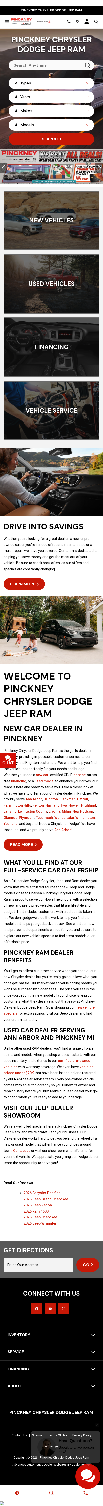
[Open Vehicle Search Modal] (96, 21)
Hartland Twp (56, 805)
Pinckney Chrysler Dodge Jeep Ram (64, 1457)
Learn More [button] (22, 583)
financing (18, 781)
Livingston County (32, 811)
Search (50, 139)
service (80, 775)
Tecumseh (44, 818)
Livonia (54, 811)
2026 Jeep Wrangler (40, 1223)
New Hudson (82, 811)
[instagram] (63, 1308)
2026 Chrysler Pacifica (42, 1193)
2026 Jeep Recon (38, 1205)
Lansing (10, 811)
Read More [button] (21, 844)
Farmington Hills (17, 805)
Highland (88, 805)
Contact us (21, 1151)
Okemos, (11, 818)
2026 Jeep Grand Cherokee (46, 1199)
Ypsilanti (11, 824)
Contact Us (19, 1435)
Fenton (38, 805)
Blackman (68, 799)
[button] (4, 168)
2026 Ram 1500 (36, 1211)
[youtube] (50, 1308)
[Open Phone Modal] (68, 21)
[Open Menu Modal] (6, 21)
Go (86, 1264)
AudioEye (51, 1446)
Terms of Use (58, 1435)
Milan (66, 811)
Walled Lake (64, 818)
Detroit (82, 799)
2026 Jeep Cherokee (40, 1217)
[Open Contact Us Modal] (86, 1492)
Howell (74, 805)
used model (44, 781)
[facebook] (36, 1308)
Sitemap (38, 1435)
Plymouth (26, 818)
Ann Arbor (34, 799)
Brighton (51, 799)
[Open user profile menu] (87, 21)
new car (42, 775)
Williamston (85, 818)
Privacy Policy (82, 1435)
